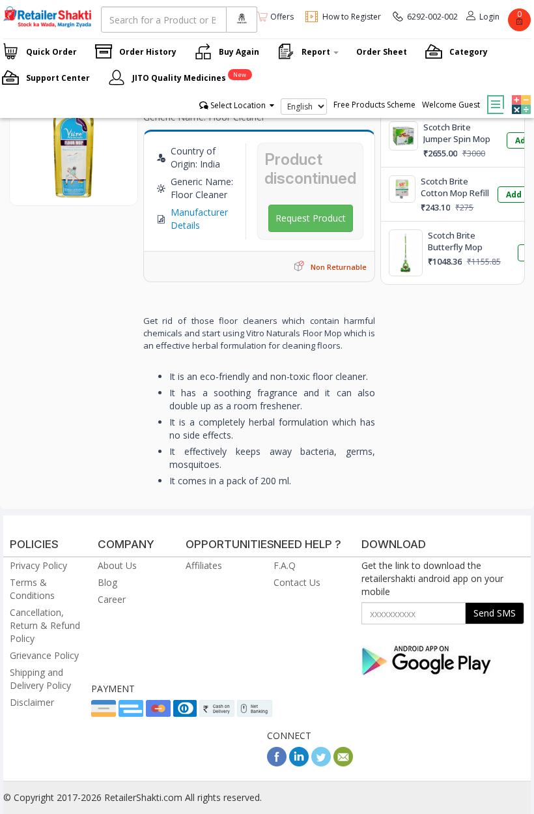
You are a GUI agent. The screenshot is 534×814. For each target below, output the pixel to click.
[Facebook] (277, 763)
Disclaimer (32, 702)
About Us (117, 565)
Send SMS (494, 613)
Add (514, 194)
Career (112, 599)
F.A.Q (285, 565)
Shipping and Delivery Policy (40, 678)
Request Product (310, 218)
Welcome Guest (451, 104)
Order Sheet (381, 51)
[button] (520, 95)
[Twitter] (321, 763)
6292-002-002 (432, 16)
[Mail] (343, 763)
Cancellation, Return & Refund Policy (45, 625)
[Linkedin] (299, 763)
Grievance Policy (44, 655)
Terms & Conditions (32, 589)
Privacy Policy (38, 565)
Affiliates (204, 565)
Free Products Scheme (374, 104)
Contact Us (297, 582)
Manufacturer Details (199, 218)
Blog (107, 582)
